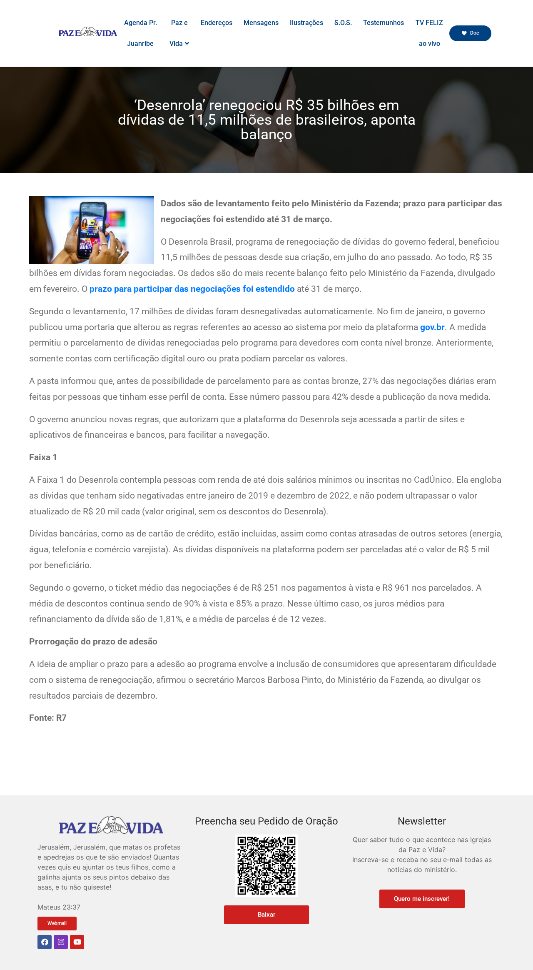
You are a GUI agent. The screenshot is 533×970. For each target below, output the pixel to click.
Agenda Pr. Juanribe (140, 33)
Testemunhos (383, 23)
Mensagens (261, 23)
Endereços (216, 23)
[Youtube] (77, 942)
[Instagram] (61, 942)
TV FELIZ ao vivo (429, 33)
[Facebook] (44, 942)
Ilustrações (306, 23)
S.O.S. (343, 23)
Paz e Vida (178, 33)
